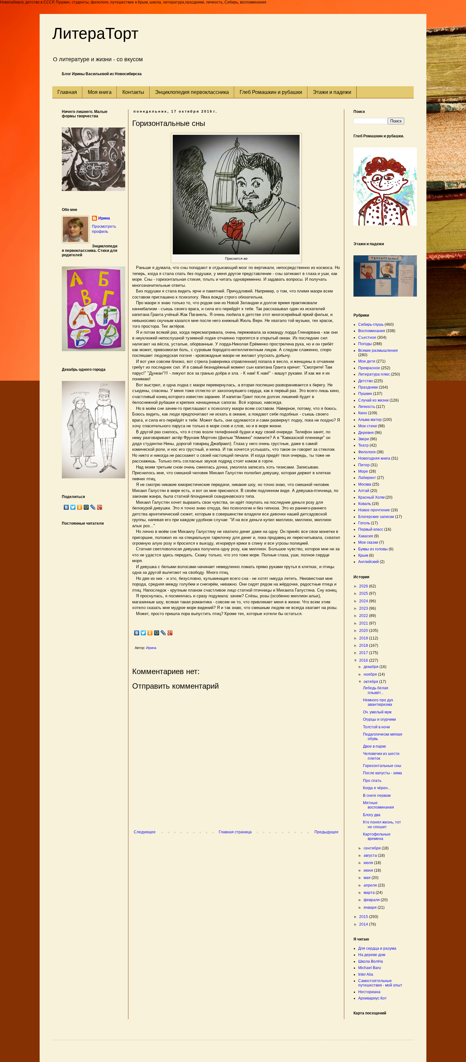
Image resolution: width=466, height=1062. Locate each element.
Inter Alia (365, 974)
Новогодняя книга (374, 458)
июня (369, 870)
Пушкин (365, 393)
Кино (362, 413)
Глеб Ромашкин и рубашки (271, 92)
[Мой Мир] (156, 633)
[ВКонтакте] (136, 633)
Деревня (366, 432)
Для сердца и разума (377, 948)
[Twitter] (143, 633)
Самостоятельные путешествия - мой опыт (380, 983)
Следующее (145, 832)
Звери (363, 439)
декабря (371, 667)
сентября (373, 848)
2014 (364, 924)
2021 (364, 623)
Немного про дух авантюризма (378, 702)
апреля (371, 885)
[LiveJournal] (163, 633)
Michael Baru (369, 968)
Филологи (367, 452)
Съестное (367, 337)
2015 (364, 916)
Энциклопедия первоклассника (192, 92)
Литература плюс (374, 374)
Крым (363, 555)
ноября (371, 674)
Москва (364, 484)
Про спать (372, 780)
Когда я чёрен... (377, 788)
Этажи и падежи (332, 92)
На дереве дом (371, 955)
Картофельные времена (377, 836)
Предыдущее (326, 832)
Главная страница (235, 832)
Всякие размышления (378, 350)
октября (371, 681)
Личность (366, 406)
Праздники (368, 387)
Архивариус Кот (372, 998)
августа (371, 855)
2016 (364, 660)
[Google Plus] (170, 633)
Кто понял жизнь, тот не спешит (382, 824)
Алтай (363, 490)
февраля (372, 900)
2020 (364, 630)
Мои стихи (367, 426)
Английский (368, 562)
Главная (67, 92)
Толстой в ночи (376, 727)
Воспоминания (371, 331)
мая (368, 877)
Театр (363, 445)
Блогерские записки (376, 517)
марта (370, 892)
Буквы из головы (373, 549)
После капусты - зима (382, 773)
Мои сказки (368, 542)
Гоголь (364, 523)
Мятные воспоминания (378, 805)
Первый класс (370, 529)
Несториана (369, 992)
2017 (364, 653)
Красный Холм (371, 497)
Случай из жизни (373, 400)
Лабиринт (367, 477)
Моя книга (100, 92)
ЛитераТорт (95, 33)
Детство (365, 381)
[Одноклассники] (150, 633)
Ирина (104, 218)
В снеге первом (377, 795)
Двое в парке (374, 746)
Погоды (365, 344)
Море (363, 471)
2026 (364, 586)
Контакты (133, 92)
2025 (364, 593)
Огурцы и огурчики (379, 719)
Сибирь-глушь (371, 324)
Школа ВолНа (370, 961)
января (371, 907)
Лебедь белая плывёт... (375, 690)
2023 (364, 608)
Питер (364, 465)
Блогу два (371, 815)
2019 (364, 638)
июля (369, 863)
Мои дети (366, 361)
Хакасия (365, 536)
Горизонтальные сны (382, 766)
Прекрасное (369, 368)
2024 (364, 601)
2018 (364, 645)
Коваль (364, 504)
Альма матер (370, 419)
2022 (364, 615)
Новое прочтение (374, 510)
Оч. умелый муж (377, 712)
